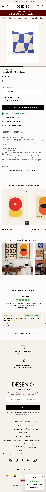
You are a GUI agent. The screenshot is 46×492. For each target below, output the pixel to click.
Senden (23, 407)
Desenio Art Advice (31, 422)
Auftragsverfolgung (31, 429)
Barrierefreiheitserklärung (12, 440)
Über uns (18, 422)
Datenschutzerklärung (20, 412)
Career (19, 433)
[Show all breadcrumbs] (4, 18)
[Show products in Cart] (42, 6)
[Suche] (8, 6)
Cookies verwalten (31, 448)
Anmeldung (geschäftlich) (12, 454)
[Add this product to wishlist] (41, 22)
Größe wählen (7, 88)
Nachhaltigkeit (16, 436)
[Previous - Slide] (2, 42)
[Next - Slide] (43, 42)
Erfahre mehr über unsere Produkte (23, 171)
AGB (25, 433)
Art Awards (18, 450)
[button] (34, 482)
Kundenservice (29, 425)
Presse (19, 425)
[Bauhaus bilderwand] (17, 259)
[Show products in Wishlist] (38, 6)
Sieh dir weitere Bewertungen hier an (23, 333)
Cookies (27, 436)
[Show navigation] (3, 6)
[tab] (11, 66)
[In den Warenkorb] (27, 223)
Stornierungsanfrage (31, 444)
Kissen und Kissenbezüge (18, 18)
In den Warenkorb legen (23, 107)
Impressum (18, 429)
